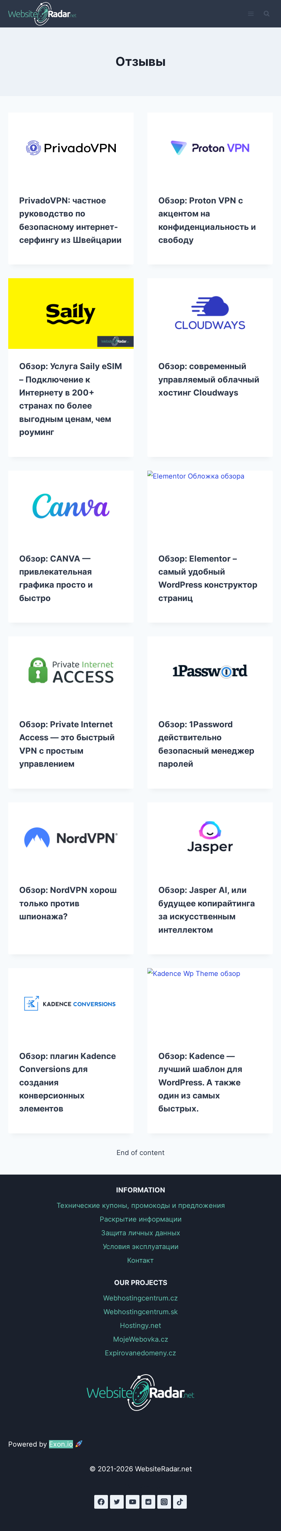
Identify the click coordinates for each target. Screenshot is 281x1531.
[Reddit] (148, 1502)
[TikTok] (180, 1502)
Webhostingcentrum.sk (140, 1312)
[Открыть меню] (250, 13)
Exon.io (61, 1444)
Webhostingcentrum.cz (140, 1298)
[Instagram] (164, 1502)
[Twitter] (117, 1502)
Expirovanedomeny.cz (140, 1353)
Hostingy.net (140, 1325)
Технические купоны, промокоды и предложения (141, 1205)
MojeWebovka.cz (140, 1339)
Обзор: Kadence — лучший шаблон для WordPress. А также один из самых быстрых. (200, 1082)
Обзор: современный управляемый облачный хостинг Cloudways (208, 379)
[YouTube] (132, 1502)
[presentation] (71, 148)
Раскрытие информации (141, 1219)
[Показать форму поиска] (266, 14)
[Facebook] (101, 1502)
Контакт (140, 1260)
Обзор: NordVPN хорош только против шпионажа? (68, 903)
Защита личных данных (140, 1233)
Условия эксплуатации (141, 1247)
